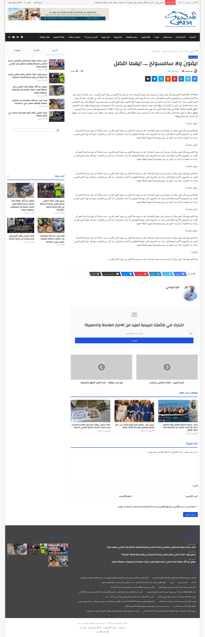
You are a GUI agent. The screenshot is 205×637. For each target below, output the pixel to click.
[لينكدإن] (181, 79)
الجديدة (193, 582)
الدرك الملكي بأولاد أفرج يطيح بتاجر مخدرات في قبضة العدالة (27, 114)
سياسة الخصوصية (110, 627)
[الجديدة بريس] (180, 19)
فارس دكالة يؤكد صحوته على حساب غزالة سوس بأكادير (177, 596)
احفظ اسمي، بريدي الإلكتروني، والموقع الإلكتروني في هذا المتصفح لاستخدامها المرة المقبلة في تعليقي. (156, 506)
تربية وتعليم (167, 37)
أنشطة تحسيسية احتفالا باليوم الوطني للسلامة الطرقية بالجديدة (174, 578)
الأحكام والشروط (15, 2)
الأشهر (55, 50)
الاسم (195, 486)
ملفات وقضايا (45, 37)
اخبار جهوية (105, 37)
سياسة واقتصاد (131, 37)
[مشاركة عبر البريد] (148, 79)
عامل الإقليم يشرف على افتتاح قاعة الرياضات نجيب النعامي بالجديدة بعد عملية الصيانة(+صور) (133, 582)
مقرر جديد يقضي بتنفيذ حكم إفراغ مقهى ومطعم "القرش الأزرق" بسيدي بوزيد (112, 611)
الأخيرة (36, 50)
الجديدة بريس (182, 582)
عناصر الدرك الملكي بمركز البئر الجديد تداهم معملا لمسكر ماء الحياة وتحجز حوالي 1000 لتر (111, 592)
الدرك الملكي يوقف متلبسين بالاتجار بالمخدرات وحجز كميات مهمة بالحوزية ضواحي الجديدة (91, 426)
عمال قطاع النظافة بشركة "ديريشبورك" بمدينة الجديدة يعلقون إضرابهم (171, 592)
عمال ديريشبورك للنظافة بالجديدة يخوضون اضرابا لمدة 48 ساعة (132, 587)
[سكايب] (161, 79)
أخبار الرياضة (180, 37)
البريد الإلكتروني (191, 496)
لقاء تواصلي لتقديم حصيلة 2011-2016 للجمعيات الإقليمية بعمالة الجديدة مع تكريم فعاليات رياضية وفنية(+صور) (116, 601)
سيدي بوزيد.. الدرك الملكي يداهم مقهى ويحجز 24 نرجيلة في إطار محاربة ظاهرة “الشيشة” (129, 2)
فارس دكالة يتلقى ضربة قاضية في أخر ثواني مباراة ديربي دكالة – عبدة (130, 596)
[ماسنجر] (154, 79)
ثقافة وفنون (145, 37)
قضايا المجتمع (59, 37)
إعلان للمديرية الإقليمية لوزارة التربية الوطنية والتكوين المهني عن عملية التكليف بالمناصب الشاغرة (114, 578)
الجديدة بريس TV (90, 37)
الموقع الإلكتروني (125, 496)
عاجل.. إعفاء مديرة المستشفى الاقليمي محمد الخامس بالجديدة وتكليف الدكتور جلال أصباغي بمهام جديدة (27, 64)
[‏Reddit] (168, 79)
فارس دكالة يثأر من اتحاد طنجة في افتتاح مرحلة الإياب (177, 601)
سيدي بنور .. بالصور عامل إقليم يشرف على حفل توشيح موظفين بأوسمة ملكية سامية (134, 426)
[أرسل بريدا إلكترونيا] (183, 71)
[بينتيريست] (174, 79)
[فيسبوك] (194, 79)
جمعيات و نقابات (74, 37)
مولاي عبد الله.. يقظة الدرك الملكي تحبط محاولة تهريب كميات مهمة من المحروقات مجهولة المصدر (29, 90)
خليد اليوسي (188, 71)
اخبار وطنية (118, 37)
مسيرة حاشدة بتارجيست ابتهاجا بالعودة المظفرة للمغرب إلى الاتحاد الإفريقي (169, 611)
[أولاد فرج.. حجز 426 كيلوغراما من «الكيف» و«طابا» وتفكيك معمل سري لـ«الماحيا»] (56, 104)
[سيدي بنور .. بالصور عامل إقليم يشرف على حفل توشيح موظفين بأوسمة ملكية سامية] (134, 411)
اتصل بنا (27, 2)
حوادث (156, 37)
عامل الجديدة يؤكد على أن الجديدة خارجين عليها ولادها (177, 587)
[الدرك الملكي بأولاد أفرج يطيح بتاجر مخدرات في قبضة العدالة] (56, 116)
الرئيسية (192, 37)
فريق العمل (37, 2)
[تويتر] (188, 79)
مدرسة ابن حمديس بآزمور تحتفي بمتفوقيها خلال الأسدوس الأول (147, 606)
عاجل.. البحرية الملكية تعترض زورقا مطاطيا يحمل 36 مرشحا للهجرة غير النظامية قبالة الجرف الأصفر (180, 427)
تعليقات (17, 50)
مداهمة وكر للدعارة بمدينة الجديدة (184, 606)
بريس (172, 582)
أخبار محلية (183, 51)
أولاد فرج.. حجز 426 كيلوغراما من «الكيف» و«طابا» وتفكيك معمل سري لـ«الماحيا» (29, 102)
